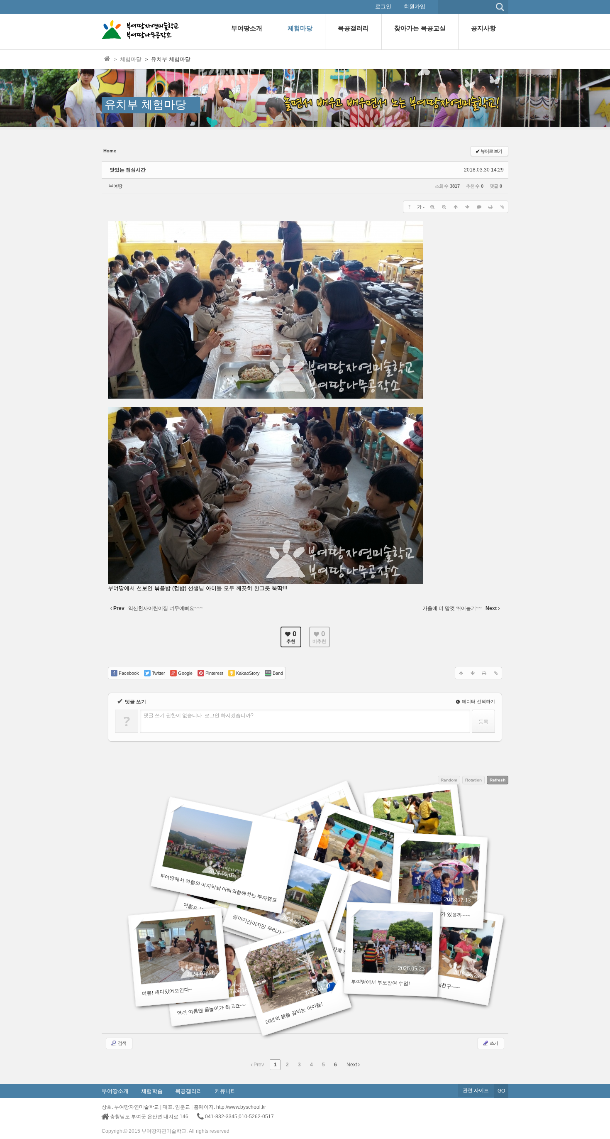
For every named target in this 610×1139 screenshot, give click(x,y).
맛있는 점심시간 (128, 170)
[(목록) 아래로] (467, 207)
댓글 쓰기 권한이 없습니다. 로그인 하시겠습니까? (199, 715)
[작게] (444, 207)
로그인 (383, 6)
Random (449, 780)
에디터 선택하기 (478, 701)
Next (352, 1065)
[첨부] (502, 207)
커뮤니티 (225, 1091)
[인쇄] (490, 207)
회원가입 (414, 6)
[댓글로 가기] (479, 207)
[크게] (432, 207)
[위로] (455, 207)
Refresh (497, 780)
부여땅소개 (115, 1091)
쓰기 (493, 1043)
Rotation (473, 780)
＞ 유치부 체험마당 (167, 59)
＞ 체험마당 (127, 59)
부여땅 (115, 186)
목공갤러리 (188, 1091)
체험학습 (152, 1091)
